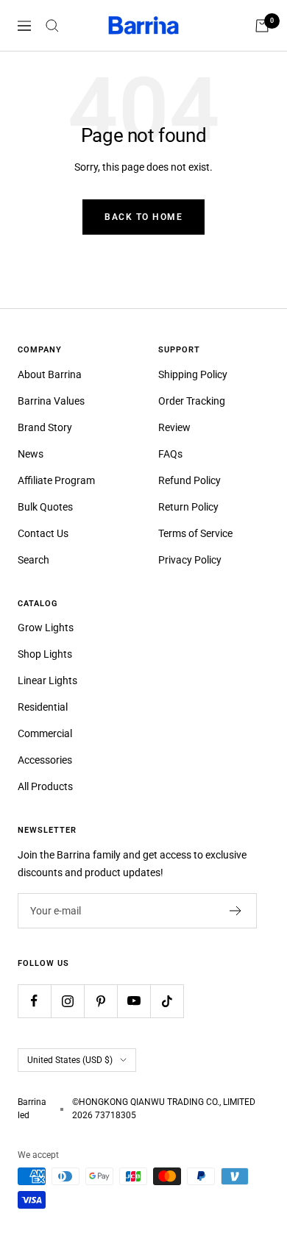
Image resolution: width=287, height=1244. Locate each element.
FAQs (170, 454)
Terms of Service (195, 533)
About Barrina (50, 374)
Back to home (143, 217)
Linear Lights (47, 680)
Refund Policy (189, 480)
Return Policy (188, 507)
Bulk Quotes (45, 507)
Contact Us (43, 533)
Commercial (45, 733)
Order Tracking (191, 401)
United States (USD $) (70, 1060)
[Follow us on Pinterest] (100, 1000)
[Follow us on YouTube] (133, 1000)
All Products (45, 786)
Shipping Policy (192, 374)
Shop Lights (45, 654)
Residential (43, 707)
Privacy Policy (190, 560)
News (30, 454)
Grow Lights (46, 627)
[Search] (52, 25)
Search (33, 560)
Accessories (45, 760)
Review (174, 427)
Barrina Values (51, 401)
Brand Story (45, 427)
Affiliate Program (56, 480)
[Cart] (262, 25)
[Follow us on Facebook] (34, 1000)
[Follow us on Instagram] (67, 1000)
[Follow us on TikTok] (166, 1000)
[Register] (236, 911)
